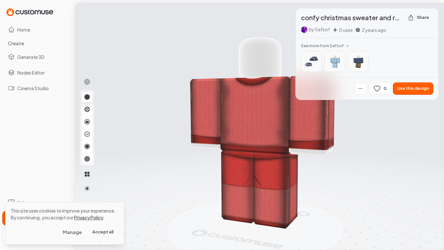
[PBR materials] (87, 97)
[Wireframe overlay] (87, 82)
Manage (72, 232)
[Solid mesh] (87, 159)
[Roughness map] (87, 134)
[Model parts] (87, 174)
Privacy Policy (88, 217)
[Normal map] (87, 122)
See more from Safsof (322, 45)
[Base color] (87, 109)
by (319, 29)
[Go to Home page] (30, 12)
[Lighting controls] (87, 188)
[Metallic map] (87, 146)
